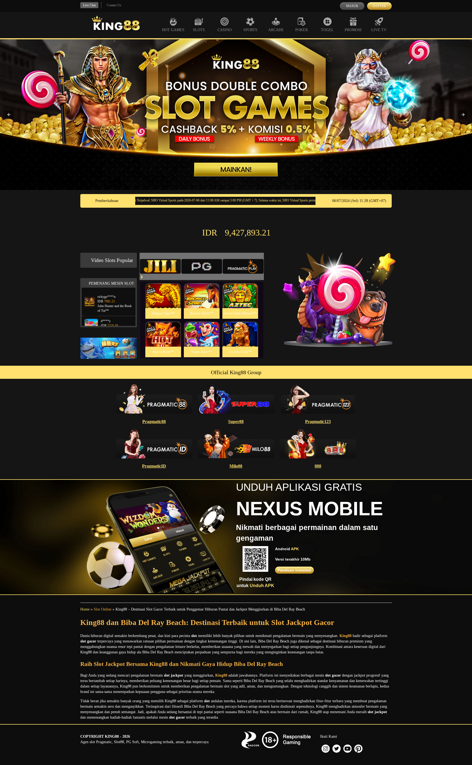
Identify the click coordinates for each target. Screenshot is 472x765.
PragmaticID (154, 466)
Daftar (379, 6)
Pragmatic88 (154, 421)
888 (318, 466)
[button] (9, 114)
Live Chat (89, 5)
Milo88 (235, 466)
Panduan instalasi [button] (294, 570)
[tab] (160, 266)
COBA (163, 289)
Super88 (236, 421)
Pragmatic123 (318, 421)
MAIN (163, 301)
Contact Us (114, 5)
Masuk (352, 6)
